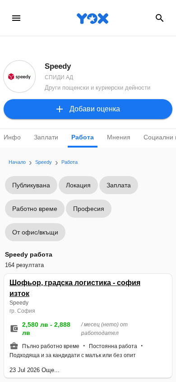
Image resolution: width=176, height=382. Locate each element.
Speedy (43, 162)
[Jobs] (88, 18)
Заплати (46, 137)
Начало (17, 162)
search (159, 18)
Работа (82, 137)
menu (16, 18)
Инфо (12, 137)
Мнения (118, 137)
